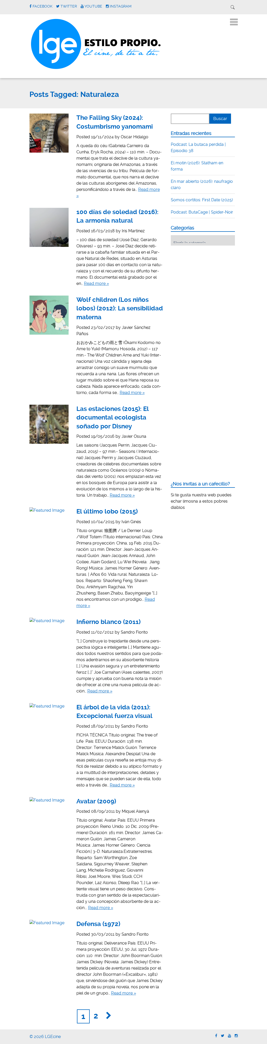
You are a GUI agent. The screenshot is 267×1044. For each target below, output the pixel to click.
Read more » (96, 283)
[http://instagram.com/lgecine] (236, 1036)
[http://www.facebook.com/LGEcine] (216, 1036)
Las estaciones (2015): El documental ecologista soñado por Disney (112, 417)
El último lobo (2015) (107, 511)
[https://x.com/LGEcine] (222, 1036)
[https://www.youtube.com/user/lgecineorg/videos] (229, 1036)
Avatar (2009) (96, 801)
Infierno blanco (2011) (108, 622)
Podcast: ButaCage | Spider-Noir (202, 212)
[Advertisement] (210, 281)
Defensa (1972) (98, 924)
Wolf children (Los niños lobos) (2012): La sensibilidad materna (119, 308)
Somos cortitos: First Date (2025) (202, 199)
